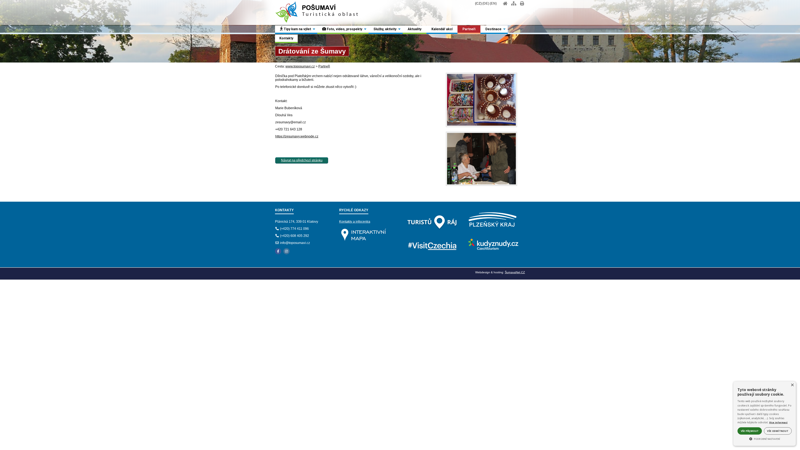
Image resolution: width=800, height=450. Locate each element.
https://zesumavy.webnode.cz (296, 136)
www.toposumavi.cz (300, 66)
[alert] (764, 413)
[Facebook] (278, 251)
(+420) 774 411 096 (294, 228)
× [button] (792, 385)
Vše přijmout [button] (750, 430)
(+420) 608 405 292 (294, 236)
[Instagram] (286, 251)
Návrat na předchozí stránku (301, 160)
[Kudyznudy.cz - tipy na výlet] (492, 248)
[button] (765, 438)
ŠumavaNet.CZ (515, 272)
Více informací (778, 422)
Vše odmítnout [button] (777, 430)
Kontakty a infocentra (354, 221)
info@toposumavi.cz (295, 243)
